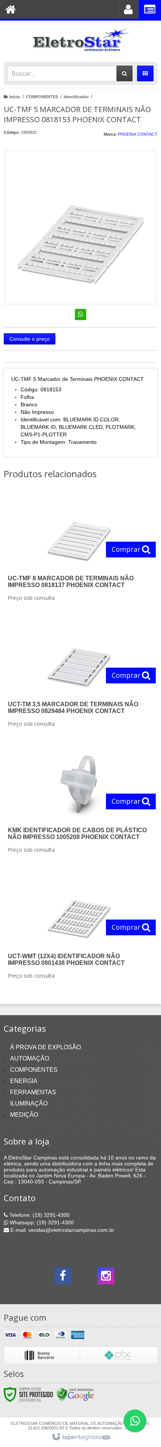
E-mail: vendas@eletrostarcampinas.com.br (61, 1230)
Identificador (76, 96)
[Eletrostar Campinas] (80, 39)
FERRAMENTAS (33, 1092)
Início (14, 96)
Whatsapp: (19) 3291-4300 (41, 1222)
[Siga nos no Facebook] (62, 1278)
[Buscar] (124, 73)
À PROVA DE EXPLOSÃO (45, 1047)
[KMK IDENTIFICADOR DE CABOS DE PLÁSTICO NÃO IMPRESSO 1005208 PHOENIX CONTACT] (79, 802)
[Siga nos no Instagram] (105, 1278)
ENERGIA (23, 1081)
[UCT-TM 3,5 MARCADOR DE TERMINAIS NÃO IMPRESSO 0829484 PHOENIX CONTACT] (79, 676)
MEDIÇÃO (24, 1114)
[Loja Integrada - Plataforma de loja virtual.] (81, 1437)
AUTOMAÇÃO (29, 1058)
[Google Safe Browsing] (75, 1394)
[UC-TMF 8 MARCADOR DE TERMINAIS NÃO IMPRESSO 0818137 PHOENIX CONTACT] (79, 550)
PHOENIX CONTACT (137, 134)
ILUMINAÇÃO (29, 1103)
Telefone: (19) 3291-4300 (39, 1215)
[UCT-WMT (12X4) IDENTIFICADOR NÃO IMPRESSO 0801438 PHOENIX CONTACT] (79, 928)
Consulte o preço (29, 339)
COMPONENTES (42, 96)
